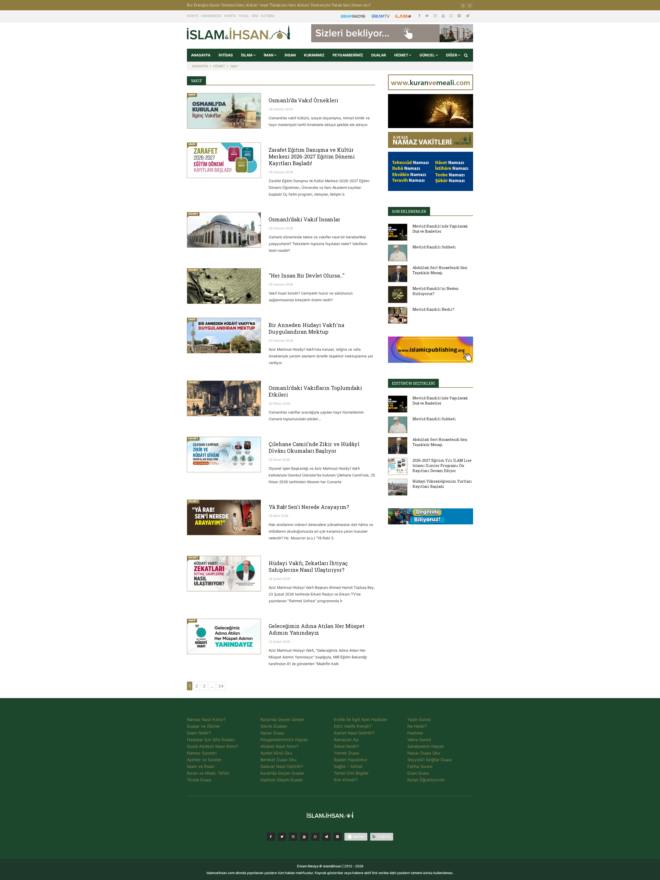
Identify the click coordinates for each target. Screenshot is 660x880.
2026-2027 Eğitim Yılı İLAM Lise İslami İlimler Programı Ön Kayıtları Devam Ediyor (442, 465)
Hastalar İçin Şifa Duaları (211, 739)
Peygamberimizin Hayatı (284, 739)
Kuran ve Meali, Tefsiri (208, 773)
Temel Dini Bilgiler (351, 773)
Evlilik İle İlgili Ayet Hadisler (360, 719)
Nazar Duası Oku (423, 753)
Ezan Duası (418, 773)
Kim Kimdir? (345, 779)
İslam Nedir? (199, 732)
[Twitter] (427, 15)
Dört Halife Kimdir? (353, 726)
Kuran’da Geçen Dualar (282, 773)
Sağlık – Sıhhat (348, 766)
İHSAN (290, 55)
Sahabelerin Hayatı (425, 746)
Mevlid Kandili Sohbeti (434, 247)
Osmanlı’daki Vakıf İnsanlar (304, 219)
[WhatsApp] (452, 15)
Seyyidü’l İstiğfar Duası (429, 759)
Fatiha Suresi (419, 766)
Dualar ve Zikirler (203, 726)
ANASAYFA (200, 55)
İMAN (269, 55)
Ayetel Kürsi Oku (276, 753)
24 (221, 686)
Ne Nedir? (417, 726)
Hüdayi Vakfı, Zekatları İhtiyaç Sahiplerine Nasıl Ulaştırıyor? (308, 566)
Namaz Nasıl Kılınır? (206, 719)
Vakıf (233, 66)
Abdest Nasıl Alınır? (279, 746)
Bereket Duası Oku (278, 759)
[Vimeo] (326, 837)
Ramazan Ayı (346, 739)
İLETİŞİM (267, 16)
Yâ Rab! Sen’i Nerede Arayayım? (309, 507)
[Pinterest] (460, 15)
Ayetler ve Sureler (204, 759)
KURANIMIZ (314, 55)
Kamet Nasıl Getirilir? (354, 732)
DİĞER (452, 55)
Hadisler (415, 732)
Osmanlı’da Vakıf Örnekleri (303, 100)
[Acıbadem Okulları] (430, 518)
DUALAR (378, 55)
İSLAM (247, 55)
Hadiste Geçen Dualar (281, 779)
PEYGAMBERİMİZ (348, 55)
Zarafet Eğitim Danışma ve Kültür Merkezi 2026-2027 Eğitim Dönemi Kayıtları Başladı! (312, 156)
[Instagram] (436, 15)
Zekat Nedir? (346, 746)
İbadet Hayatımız (350, 759)
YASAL (243, 16)
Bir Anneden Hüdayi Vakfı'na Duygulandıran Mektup (306, 328)
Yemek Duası (346, 753)
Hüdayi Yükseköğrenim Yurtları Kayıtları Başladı (442, 484)
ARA (255, 16)
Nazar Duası (272, 732)
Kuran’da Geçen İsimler (282, 719)
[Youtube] (444, 15)
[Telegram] (467, 15)
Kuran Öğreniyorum (426, 779)
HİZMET (401, 55)
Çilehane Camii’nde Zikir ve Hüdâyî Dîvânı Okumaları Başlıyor (314, 447)
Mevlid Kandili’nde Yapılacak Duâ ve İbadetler (440, 229)
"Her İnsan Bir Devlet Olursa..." (306, 275)
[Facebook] (420, 15)
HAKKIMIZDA (211, 16)
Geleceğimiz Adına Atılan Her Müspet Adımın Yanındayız (317, 629)
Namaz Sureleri (202, 753)
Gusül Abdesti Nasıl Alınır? (212, 746)
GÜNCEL (427, 55)
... (211, 686)
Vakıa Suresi (419, 739)
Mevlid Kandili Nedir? (433, 309)
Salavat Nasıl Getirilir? (281, 766)
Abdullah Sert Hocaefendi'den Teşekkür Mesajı (439, 270)
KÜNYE (193, 16)
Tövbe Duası (199, 779)
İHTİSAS (226, 55)
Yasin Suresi (419, 719)
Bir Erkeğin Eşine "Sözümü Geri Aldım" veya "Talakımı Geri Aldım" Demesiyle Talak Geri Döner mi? (279, 5)
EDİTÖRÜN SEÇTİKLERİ (413, 383)
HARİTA (230, 16)
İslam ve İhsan (200, 766)
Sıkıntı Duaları (273, 726)
